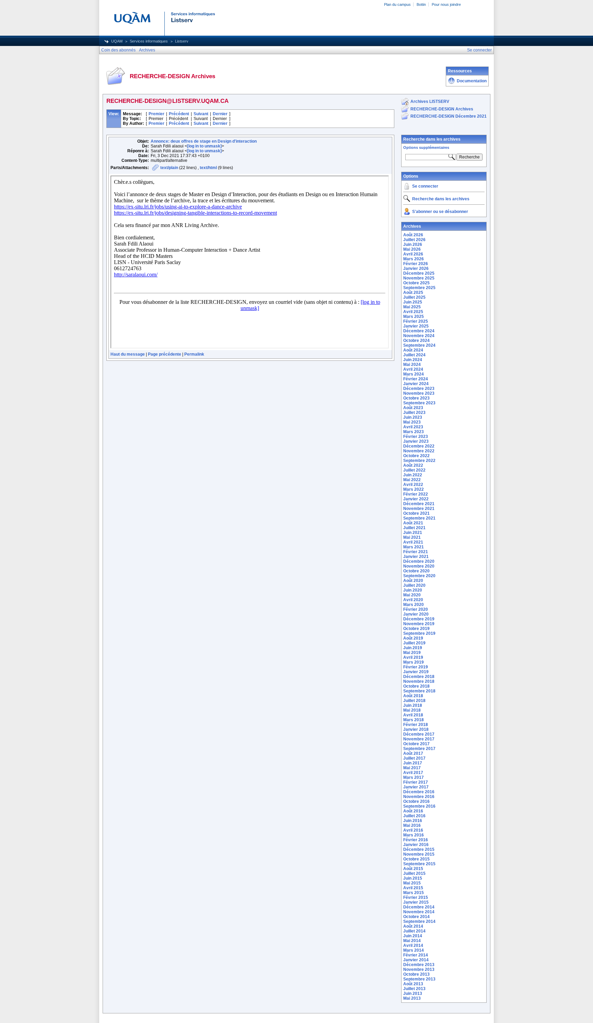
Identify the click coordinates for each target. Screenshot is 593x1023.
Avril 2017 (413, 772)
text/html (208, 167)
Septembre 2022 (419, 460)
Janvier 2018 (416, 729)
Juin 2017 (412, 763)
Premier (156, 113)
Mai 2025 (412, 307)
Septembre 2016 (419, 806)
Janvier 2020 (416, 614)
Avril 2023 (413, 427)
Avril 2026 (413, 254)
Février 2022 (415, 494)
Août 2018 (413, 695)
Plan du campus (397, 4)
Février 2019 (415, 667)
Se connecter (425, 186)
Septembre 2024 (419, 345)
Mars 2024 (413, 374)
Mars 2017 (413, 777)
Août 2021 (413, 523)
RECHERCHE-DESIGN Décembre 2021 (448, 116)
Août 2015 (413, 868)
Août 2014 (413, 926)
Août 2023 (413, 407)
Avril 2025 (413, 311)
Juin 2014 (412, 935)
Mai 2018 (412, 710)
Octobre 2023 (416, 398)
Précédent (179, 113)
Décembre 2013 (418, 964)
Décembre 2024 (418, 331)
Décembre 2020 (418, 561)
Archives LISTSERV (429, 101)
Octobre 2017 (416, 743)
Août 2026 (413, 235)
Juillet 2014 (414, 931)
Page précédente (164, 354)
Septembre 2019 (419, 633)
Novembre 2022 (418, 451)
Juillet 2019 (414, 643)
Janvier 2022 (416, 499)
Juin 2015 (412, 878)
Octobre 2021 (416, 513)
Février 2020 (415, 609)
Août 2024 (413, 350)
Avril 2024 (413, 369)
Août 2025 (413, 292)
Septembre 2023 (419, 403)
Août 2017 (413, 753)
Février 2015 (415, 897)
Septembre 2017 (419, 748)
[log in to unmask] (204, 146)
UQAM (117, 41)
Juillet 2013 (414, 988)
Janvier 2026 (416, 268)
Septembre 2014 (419, 921)
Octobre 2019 (416, 628)
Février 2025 (415, 321)
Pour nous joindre (446, 4)
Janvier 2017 (416, 787)
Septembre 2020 (419, 575)
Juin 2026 (412, 244)
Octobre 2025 (416, 283)
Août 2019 (413, 638)
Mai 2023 (412, 422)
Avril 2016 (413, 830)
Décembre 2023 (418, 388)
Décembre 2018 (418, 676)
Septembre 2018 (419, 691)
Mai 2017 (412, 767)
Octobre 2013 (416, 974)
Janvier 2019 (416, 671)
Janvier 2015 (416, 902)
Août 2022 (413, 465)
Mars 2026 (413, 259)
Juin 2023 (412, 417)
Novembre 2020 (418, 566)
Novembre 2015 (418, 854)
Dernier (220, 113)
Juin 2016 (412, 820)
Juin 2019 (412, 647)
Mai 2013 (412, 998)
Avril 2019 (413, 657)
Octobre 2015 (416, 859)
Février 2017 (415, 782)
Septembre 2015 (419, 863)
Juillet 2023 (414, 412)
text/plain (169, 167)
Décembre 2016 (418, 791)
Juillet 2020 (414, 585)
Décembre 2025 (418, 273)
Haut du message (128, 354)
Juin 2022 (412, 475)
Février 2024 (415, 379)
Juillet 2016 (414, 815)
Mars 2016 (413, 835)
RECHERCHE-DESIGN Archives (441, 109)
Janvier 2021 (416, 556)
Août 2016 (413, 811)
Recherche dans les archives (432, 139)
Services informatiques (149, 41)
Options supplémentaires (426, 147)
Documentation (472, 81)
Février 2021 (415, 551)
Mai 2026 (412, 249)
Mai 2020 (412, 595)
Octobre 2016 (416, 801)
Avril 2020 (413, 599)
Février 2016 (415, 839)
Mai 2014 (412, 940)
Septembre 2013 (419, 979)
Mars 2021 (413, 547)
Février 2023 (415, 436)
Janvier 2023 (416, 441)
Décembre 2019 (418, 619)
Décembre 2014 (418, 907)
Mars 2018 (413, 719)
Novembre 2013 (418, 969)
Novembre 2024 (418, 335)
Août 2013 (413, 984)
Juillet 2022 (414, 470)
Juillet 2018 (414, 700)
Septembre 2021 (419, 518)
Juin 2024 (412, 359)
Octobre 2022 (416, 455)
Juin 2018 (412, 705)
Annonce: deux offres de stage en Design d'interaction (204, 141)
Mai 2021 (412, 537)
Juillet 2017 (414, 758)
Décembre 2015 (418, 849)
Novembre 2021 (418, 508)
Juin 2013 (412, 993)
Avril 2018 (413, 715)
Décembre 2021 (418, 503)
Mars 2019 (413, 662)
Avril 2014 (413, 945)
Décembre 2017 (418, 734)
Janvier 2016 (416, 844)
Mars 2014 (413, 950)
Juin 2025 (412, 302)
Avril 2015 (413, 887)
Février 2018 (415, 724)
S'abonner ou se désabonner (440, 211)
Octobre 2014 (416, 916)
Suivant (201, 113)
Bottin (421, 4)
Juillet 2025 (414, 297)
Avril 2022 (413, 484)
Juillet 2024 (414, 355)
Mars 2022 (413, 489)
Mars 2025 (413, 316)
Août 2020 (413, 580)
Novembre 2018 (418, 681)
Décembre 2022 (418, 446)
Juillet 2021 (414, 527)
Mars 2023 (413, 431)
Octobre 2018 (416, 686)
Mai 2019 (412, 652)
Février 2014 (415, 955)
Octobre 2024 (416, 340)
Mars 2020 (413, 604)
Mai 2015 (412, 883)
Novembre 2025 (418, 278)
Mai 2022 (412, 479)
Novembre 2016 (418, 796)
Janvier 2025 (416, 326)
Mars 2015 (413, 892)
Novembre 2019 (418, 623)
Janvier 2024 (416, 383)
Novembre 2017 (418, 739)
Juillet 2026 (414, 239)
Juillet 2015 (414, 873)
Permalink (194, 354)
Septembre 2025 (419, 287)
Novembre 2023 (418, 393)
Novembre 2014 (418, 911)
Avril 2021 (413, 542)
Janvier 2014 (416, 959)
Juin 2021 (412, 532)
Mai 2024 (412, 364)
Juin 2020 (412, 590)
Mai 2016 (412, 825)
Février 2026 (415, 263)
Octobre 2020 (416, 571)
